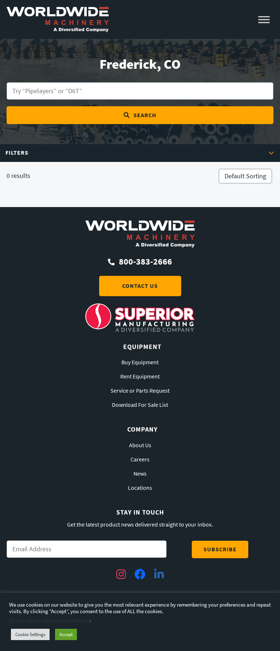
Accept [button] (66, 634)
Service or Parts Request (140, 390)
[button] (140, 153)
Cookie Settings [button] (30, 634)
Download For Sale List (140, 405)
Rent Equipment (140, 376)
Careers (140, 459)
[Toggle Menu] (264, 19)
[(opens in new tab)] (140, 329)
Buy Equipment (140, 362)
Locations (140, 488)
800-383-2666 (145, 261)
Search (144, 115)
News (140, 473)
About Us (140, 445)
